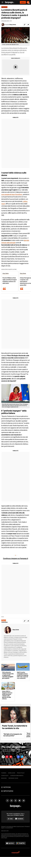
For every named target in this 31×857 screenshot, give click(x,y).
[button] (28, 24)
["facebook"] (18, 756)
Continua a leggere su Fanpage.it (15, 558)
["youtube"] (10, 756)
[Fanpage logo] (9, 2)
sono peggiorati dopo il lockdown (11, 194)
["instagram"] (6, 756)
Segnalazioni (11, 772)
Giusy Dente (13, 24)
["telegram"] (22, 756)
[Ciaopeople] (16, 852)
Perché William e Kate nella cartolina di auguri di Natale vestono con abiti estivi (10, 280)
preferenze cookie (13, 778)
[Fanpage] (15, 806)
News (2, 616)
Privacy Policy (20, 772)
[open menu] (2, 2)
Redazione (4, 778)
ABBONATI (23, 2)
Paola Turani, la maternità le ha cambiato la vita (14, 727)
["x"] (14, 756)
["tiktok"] (3, 756)
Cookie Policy (4, 775)
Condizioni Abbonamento (16, 775)
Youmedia (3, 772)
